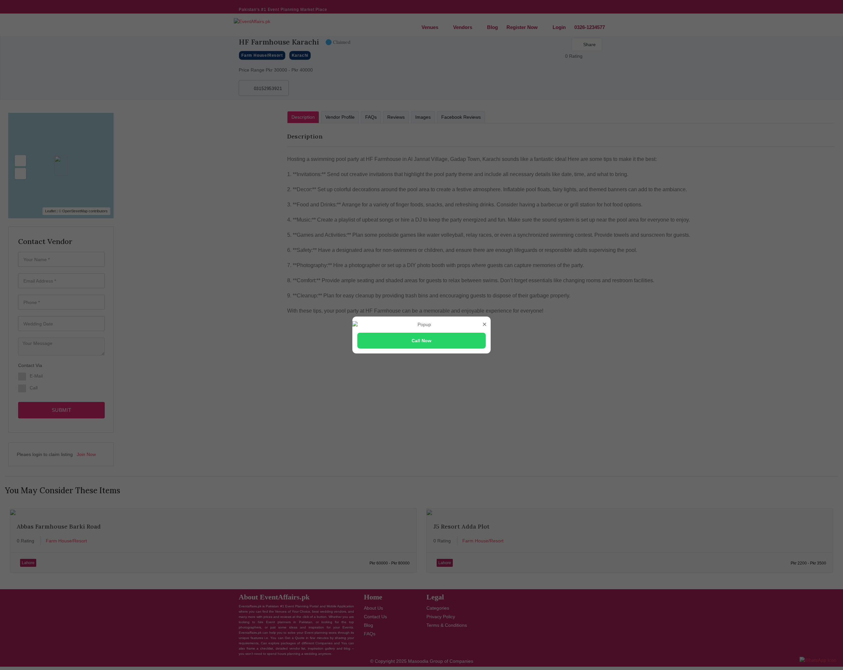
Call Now (421, 340)
